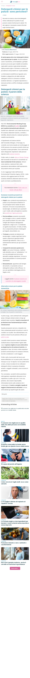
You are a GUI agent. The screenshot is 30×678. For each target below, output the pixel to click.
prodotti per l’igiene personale (13, 213)
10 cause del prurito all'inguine (11, 464)
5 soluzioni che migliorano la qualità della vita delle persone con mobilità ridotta (13, 424)
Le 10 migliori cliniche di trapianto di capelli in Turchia (13, 502)
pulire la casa (5, 337)
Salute (3, 421)
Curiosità (3, 442)
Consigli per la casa (10, 5)
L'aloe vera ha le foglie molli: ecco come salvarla (14, 483)
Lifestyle (3, 5)
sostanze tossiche (14, 154)
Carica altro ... (15, 568)
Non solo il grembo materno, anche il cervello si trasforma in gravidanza (13, 563)
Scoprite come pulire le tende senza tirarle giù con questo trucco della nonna (15, 445)
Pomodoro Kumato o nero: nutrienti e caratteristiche (13, 543)
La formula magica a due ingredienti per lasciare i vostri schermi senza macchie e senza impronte (15, 523)
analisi (17, 126)
